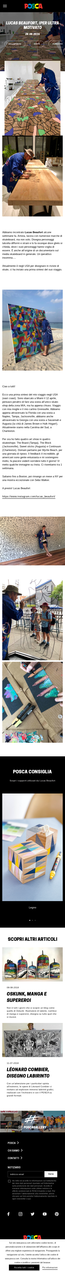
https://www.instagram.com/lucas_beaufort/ (28, 496)
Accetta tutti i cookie (24, 1267)
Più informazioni (50, 1267)
